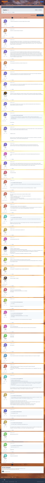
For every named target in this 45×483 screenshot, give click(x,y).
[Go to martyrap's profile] (5, 434)
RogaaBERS (5, 250)
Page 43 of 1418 (25, 464)
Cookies (16, 481)
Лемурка (5, 338)
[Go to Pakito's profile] (5, 355)
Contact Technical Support (11, 481)
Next (20, 464)
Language (3, 481)
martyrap (5, 436)
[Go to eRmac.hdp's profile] (5, 93)
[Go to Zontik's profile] (5, 229)
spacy (5, 219)
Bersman (5, 458)
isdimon (5, 302)
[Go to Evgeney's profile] (5, 172)
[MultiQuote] (10, 26)
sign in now (17, 468)
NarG (5, 43)
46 (16, 464)
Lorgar (5, 156)
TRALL (5, 65)
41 (9, 464)
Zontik (5, 232)
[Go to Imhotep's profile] (5, 410)
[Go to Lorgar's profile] (5, 153)
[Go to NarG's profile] (5, 41)
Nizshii (5, 23)
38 (5, 464)
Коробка (5, 280)
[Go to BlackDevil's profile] (5, 289)
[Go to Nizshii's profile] (5, 21)
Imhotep (5, 413)
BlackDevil (5, 292)
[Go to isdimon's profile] (5, 259)
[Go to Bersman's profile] (5, 455)
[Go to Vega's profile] (5, 181)
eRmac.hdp (5, 95)
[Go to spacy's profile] (5, 216)
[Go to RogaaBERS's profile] (5, 248)
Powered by (40, 481)
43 (12, 464)
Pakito (5, 358)
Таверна (13, 12)
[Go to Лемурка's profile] (5, 335)
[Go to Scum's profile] (5, 51)
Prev (3, 464)
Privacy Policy (6, 481)
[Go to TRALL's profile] (5, 30)
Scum (5, 54)
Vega (5, 184)
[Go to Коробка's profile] (5, 278)
